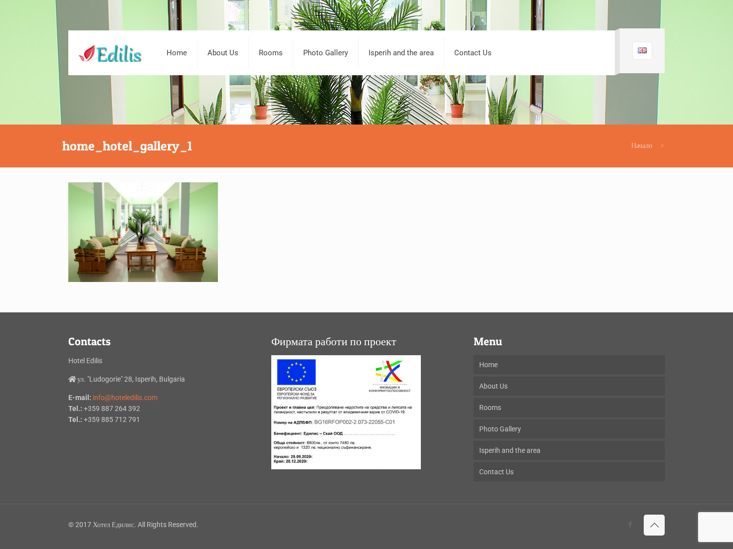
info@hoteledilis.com (125, 398)
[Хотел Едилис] (110, 52)
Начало (641, 145)
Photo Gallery (500, 429)
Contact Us (496, 472)
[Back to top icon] (654, 525)
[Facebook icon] (630, 524)
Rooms (490, 408)
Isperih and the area (510, 450)
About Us (493, 386)
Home (488, 365)
